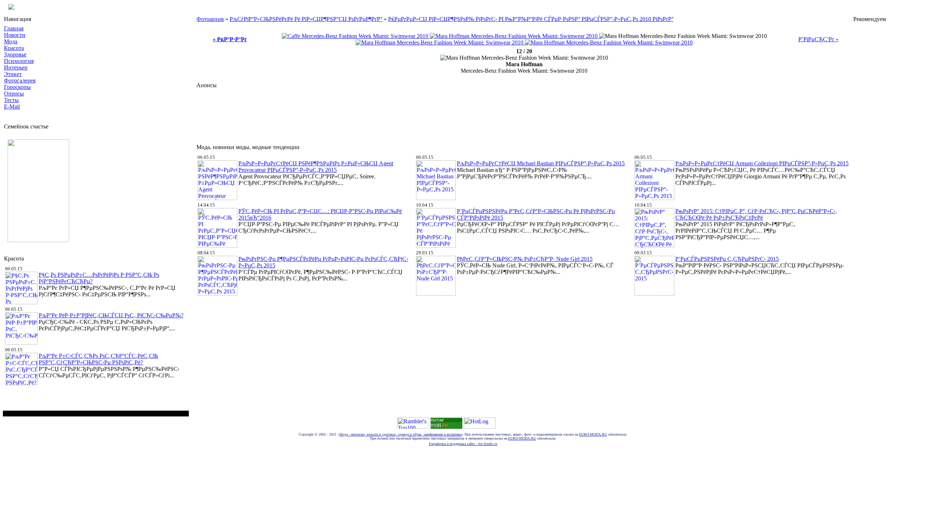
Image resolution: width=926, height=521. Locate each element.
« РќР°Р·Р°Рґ (230, 39)
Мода (10, 41)
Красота (14, 48)
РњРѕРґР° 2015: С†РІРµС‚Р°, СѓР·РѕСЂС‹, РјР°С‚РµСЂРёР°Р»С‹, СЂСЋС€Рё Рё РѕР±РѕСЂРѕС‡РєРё (756, 214)
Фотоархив (210, 19)
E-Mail (12, 106)
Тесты (11, 100)
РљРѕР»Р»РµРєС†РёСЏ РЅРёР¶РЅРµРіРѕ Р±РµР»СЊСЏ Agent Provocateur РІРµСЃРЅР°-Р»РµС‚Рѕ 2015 (315, 166)
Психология (19, 61)
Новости (14, 35)
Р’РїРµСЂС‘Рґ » (818, 39)
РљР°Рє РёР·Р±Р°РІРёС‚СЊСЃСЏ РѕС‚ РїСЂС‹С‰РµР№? (111, 315)
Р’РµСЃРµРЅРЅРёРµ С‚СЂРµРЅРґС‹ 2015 (727, 259)
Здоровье (15, 54)
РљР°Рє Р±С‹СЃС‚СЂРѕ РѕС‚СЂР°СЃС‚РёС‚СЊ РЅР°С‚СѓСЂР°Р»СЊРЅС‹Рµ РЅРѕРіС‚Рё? (98, 359)
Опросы (14, 93)
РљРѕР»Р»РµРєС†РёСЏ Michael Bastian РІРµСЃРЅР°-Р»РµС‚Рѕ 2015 (541, 163)
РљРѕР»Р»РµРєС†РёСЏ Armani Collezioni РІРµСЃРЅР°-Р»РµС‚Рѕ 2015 (762, 163)
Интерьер (15, 67)
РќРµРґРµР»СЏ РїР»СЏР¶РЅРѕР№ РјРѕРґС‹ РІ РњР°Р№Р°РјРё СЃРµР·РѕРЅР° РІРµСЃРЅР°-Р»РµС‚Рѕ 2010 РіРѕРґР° (531, 19)
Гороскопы (17, 87)
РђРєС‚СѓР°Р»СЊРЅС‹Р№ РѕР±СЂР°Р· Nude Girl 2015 (524, 259)
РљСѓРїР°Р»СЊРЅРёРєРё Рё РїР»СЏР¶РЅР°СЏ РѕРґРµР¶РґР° (306, 19)
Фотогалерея (19, 80)
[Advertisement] (328, 114)
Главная (14, 28)
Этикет (13, 74)
